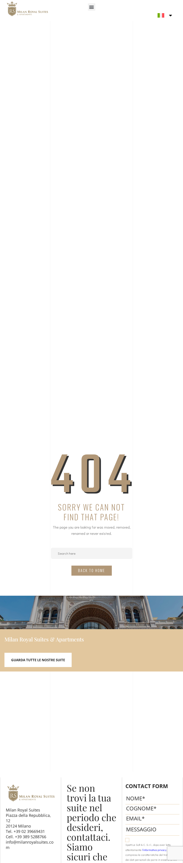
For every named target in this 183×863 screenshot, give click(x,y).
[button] (91, 7)
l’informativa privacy (154, 850)
